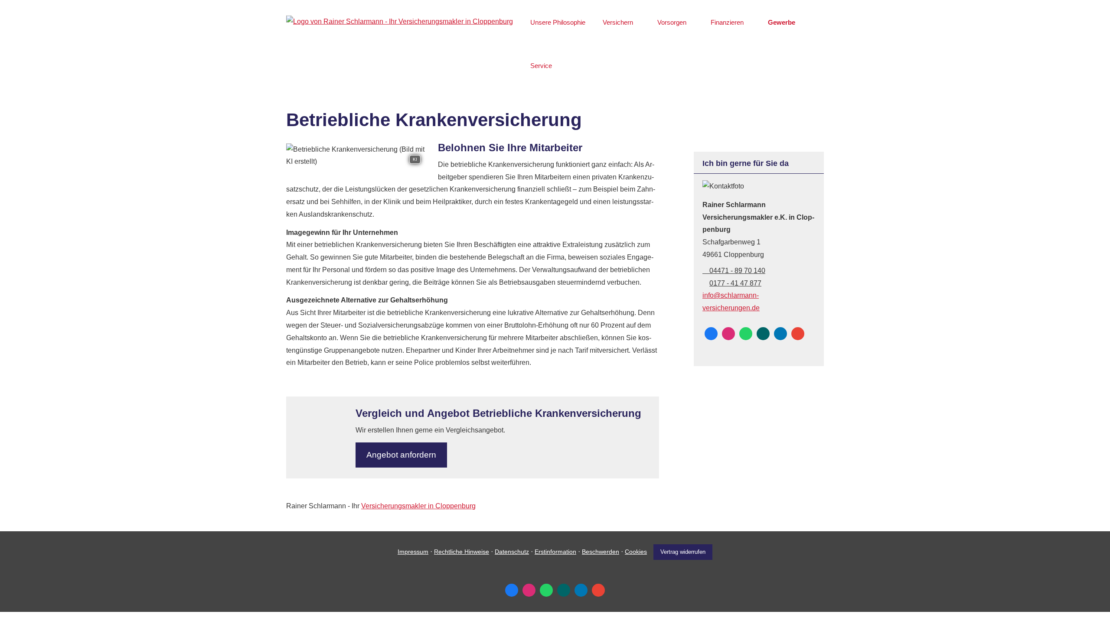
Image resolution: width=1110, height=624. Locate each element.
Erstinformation (555, 551)
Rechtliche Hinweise (461, 551)
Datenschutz (512, 551)
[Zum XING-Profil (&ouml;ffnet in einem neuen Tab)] (763, 333)
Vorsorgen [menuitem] (671, 22)
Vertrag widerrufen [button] (682, 552)
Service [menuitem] (541, 65)
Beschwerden (600, 551)
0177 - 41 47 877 (735, 283)
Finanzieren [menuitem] (727, 22)
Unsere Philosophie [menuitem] (557, 22)
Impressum (413, 551)
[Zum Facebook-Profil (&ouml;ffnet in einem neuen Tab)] (711, 333)
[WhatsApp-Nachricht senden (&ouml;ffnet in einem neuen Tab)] (745, 333)
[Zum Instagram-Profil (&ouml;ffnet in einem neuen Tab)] (728, 333)
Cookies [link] (636, 551)
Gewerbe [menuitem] (781, 22)
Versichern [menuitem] (618, 22)
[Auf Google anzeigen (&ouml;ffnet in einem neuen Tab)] (797, 333)
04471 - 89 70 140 (737, 270)
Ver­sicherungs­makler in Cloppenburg (418, 506)
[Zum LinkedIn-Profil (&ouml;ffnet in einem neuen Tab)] (780, 333)
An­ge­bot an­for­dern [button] (401, 454)
